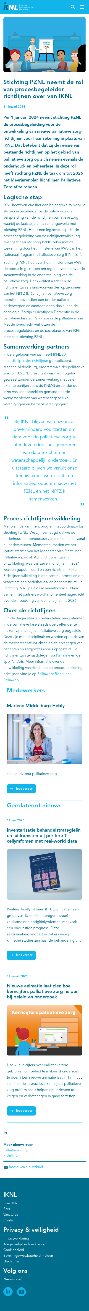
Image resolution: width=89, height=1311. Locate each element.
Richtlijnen (11, 1155)
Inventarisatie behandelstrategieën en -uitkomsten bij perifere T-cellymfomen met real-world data (44, 836)
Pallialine (63, 655)
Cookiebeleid (13, 1250)
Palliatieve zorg (15, 1150)
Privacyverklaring (16, 1238)
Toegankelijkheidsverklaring (24, 1244)
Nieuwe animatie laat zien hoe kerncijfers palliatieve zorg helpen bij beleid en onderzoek (43, 992)
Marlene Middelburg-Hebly (36, 706)
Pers (6, 1209)
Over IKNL (11, 1203)
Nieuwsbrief (12, 1279)
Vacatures (10, 1215)
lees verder (24, 788)
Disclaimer (11, 1261)
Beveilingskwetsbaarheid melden (28, 1256)
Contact (9, 1220)
